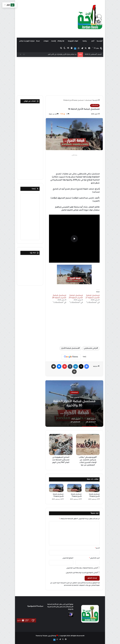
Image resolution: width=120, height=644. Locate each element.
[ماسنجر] (59, 366)
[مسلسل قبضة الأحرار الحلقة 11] (74, 488)
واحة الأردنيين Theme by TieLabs (46, 636)
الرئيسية (99, 41)
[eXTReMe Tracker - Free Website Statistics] (70, 616)
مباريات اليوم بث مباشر (27, 41)
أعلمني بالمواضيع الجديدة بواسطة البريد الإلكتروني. (82, 573)
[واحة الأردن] (90, 18)
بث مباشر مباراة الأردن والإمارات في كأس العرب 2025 (59, 54)
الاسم (97, 548)
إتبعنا (34, 189)
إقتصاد (53, 41)
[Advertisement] (45, 18)
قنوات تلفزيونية (73, 41)
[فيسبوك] (86, 366)
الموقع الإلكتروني (67, 558)
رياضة (85, 41)
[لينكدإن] (75, 366)
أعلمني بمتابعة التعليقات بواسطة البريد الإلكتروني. (82, 568)
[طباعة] (74, 371)
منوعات (46, 41)
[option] (74, 403)
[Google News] (71, 356)
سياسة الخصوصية (35, 606)
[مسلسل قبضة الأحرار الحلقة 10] (92, 488)
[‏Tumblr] (70, 366)
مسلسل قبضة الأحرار (70, 348)
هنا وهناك (60, 41)
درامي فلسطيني (90, 348)
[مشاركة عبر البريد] (53, 366)
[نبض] (75, 48)
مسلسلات (88, 100)
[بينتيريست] (64, 366)
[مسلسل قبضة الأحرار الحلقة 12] (56, 488)
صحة (38, 41)
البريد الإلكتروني (94, 558)
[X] (81, 366)
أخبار (92, 41)
